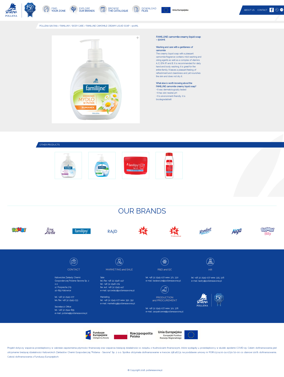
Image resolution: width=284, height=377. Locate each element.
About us (249, 10)
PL (277, 9)
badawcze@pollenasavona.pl (167, 281)
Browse (118, 9)
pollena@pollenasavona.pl (74, 313)
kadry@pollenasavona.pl (210, 281)
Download (149, 9)
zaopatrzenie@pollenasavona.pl (168, 311)
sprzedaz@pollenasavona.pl (121, 290)
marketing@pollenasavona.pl (121, 303)
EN (282, 9)
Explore (87, 9)
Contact (262, 10)
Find (58, 9)
